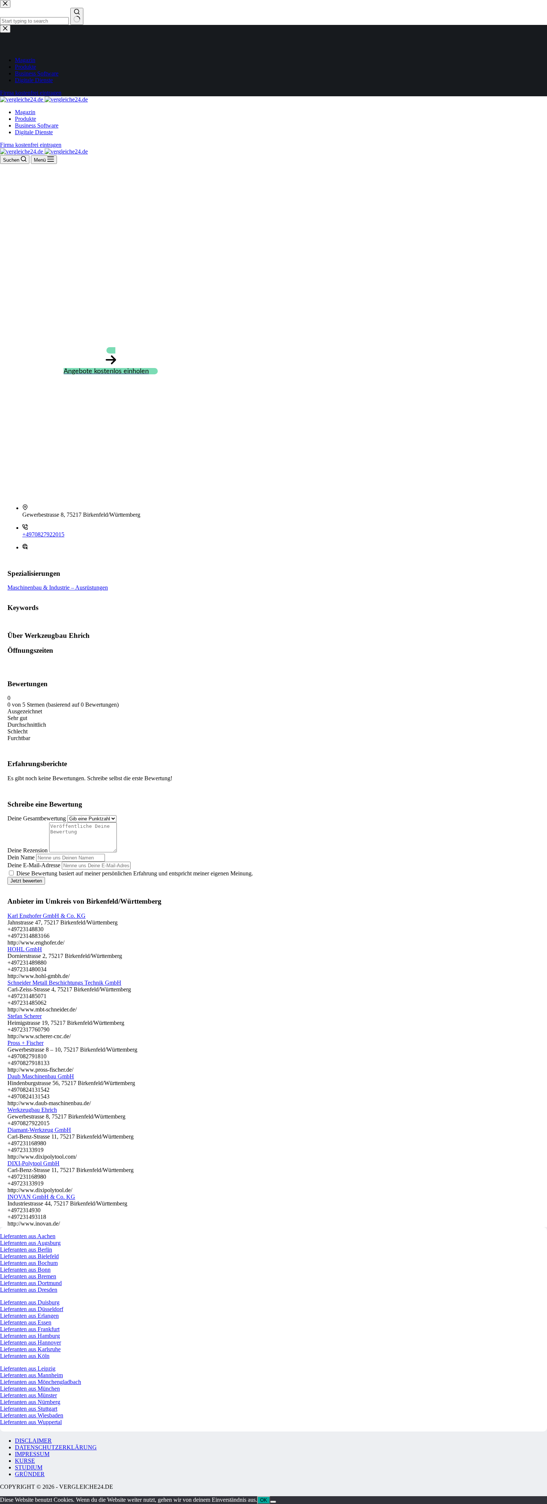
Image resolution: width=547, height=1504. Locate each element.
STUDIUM (28, 1467)
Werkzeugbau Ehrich (32, 1110)
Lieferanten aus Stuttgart (28, 1408)
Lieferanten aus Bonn (25, 1269)
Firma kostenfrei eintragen (30, 145)
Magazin (25, 112)
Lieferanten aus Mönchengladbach (40, 1382)
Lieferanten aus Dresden (28, 1290)
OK (263, 1500)
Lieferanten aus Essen (25, 1322)
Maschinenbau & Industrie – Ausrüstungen (57, 587)
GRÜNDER (30, 1474)
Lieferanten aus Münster (28, 1395)
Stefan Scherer (24, 1016)
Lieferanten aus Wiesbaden (31, 1415)
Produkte (25, 119)
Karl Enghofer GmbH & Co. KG (46, 916)
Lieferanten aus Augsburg (30, 1243)
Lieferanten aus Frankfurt (30, 1329)
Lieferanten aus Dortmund (31, 1283)
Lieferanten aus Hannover (30, 1342)
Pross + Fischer (25, 1043)
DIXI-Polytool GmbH (33, 1163)
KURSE (25, 1461)
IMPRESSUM (32, 1454)
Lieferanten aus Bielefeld (29, 1256)
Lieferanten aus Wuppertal (31, 1422)
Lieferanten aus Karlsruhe (30, 1349)
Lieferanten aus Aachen (27, 1236)
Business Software (36, 125)
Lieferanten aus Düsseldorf (31, 1309)
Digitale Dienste (34, 132)
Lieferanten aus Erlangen (29, 1316)
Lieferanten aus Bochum (29, 1263)
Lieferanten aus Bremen (28, 1276)
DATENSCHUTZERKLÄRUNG (56, 1447)
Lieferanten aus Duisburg (30, 1302)
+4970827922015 (43, 534)
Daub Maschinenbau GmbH (40, 1076)
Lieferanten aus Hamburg (30, 1336)
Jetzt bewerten (26, 881)
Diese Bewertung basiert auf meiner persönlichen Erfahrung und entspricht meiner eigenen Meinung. (134, 873)
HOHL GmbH (24, 949)
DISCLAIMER (33, 1440)
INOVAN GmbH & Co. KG (41, 1197)
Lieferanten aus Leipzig (27, 1368)
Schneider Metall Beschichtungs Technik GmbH (64, 982)
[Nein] (273, 1502)
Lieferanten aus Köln (24, 1356)
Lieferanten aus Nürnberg (30, 1402)
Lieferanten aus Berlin (26, 1249)
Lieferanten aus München (30, 1388)
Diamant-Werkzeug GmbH (39, 1130)
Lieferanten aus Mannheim (31, 1375)
